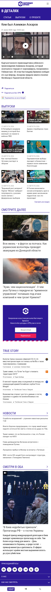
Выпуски (20, 17)
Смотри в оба (13, 467)
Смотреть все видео (42, 202)
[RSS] (31, 569)
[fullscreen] (47, 57)
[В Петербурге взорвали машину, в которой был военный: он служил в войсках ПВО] (12, 117)
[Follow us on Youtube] (14, 569)
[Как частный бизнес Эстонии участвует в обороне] (12, 146)
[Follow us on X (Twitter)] (9, 569)
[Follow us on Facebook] (3, 569)
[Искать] (40, 589)
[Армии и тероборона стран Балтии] (38, 117)
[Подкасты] (36, 569)
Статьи (7, 17)
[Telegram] (25, 589)
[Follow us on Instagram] (20, 569)
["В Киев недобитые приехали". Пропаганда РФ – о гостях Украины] (25, 497)
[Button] (8, 89)
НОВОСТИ (9, 413)
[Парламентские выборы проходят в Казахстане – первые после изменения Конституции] (38, 146)
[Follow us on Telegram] (25, 569)
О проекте (35, 17)
